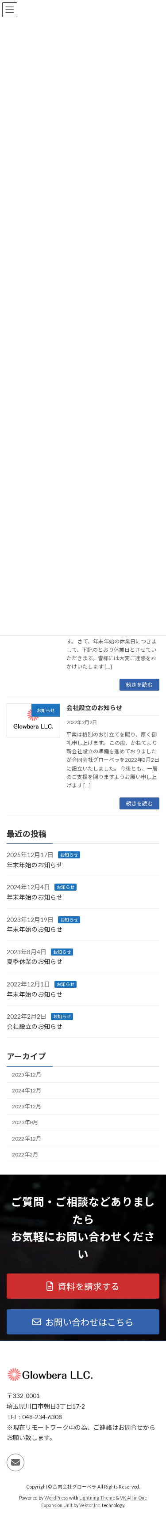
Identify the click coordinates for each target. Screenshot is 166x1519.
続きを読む (139, 684)
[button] (83, 1286)
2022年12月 (26, 1138)
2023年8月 (25, 1122)
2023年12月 (26, 1106)
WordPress (56, 1497)
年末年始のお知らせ (34, 865)
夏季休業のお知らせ (34, 961)
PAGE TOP (153, 1464)
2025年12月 (26, 1074)
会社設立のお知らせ (94, 707)
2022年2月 (25, 1154)
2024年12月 (26, 1090)
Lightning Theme (97, 1497)
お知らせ (69, 855)
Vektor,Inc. (90, 1505)
